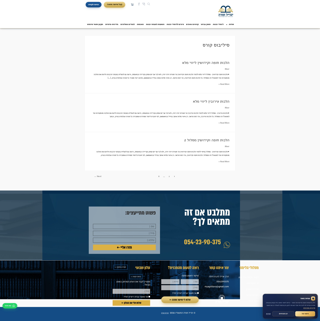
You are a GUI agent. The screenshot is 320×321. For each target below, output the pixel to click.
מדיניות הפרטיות (309, 308)
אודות (231, 24)
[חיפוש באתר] (149, 4)
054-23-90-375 (202, 242)
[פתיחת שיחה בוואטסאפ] (9, 305)
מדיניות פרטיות (111, 24)
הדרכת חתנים (252, 289)
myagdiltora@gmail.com (217, 286)
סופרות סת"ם (252, 295)
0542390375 (222, 281)
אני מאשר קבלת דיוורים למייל (184, 293)
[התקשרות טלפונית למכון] (143, 4)
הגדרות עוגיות (165, 313)
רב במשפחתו (252, 283)
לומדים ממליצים (127, 24)
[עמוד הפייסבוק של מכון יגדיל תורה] (139, 4)
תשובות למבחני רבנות (155, 24)
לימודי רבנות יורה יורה (248, 277)
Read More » (223, 84)
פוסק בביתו (206, 24)
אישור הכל (305, 314)
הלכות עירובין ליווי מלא (211, 101)
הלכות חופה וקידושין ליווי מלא (205, 62)
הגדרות (268, 314)
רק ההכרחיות (283, 314)
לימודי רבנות (218, 24)
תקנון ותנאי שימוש (95, 24)
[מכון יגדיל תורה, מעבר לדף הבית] (225, 11)
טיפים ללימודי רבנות (175, 24)
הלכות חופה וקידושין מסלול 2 (206, 140)
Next (98, 176)
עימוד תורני (253, 301)
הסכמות (140, 24)
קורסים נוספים (192, 24)
